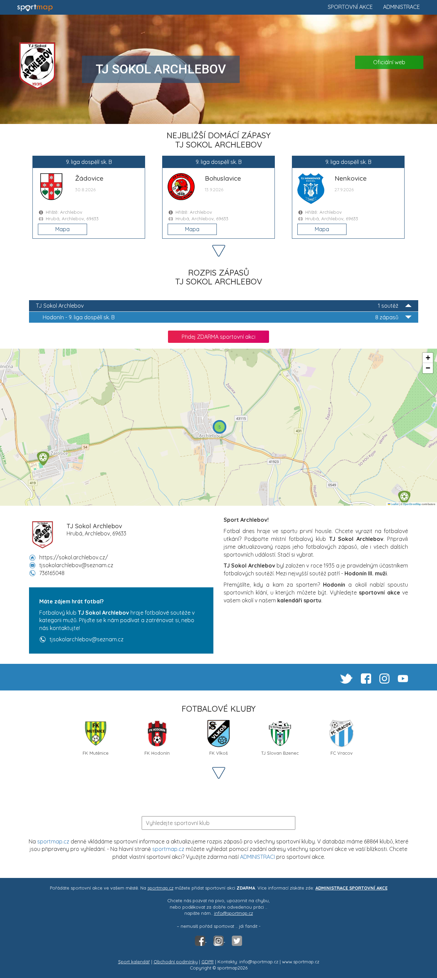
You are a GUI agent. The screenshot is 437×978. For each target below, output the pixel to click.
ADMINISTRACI (257, 856)
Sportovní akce (350, 6)
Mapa (62, 229)
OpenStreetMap (412, 504)
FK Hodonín (157, 753)
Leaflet (394, 504)
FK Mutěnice (96, 753)
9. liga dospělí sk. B (220, 317)
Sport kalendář (134, 961)
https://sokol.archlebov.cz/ (73, 557)
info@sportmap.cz (233, 913)
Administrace (401, 6)
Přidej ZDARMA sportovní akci (218, 336)
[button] (404, 498)
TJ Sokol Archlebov (217, 305)
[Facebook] (201, 940)
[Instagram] (219, 940)
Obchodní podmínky (176, 961)
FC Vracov (341, 753)
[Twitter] (237, 940)
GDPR (207, 961)
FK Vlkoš (218, 753)
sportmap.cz (53, 841)
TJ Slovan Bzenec (280, 753)
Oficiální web (389, 62)
